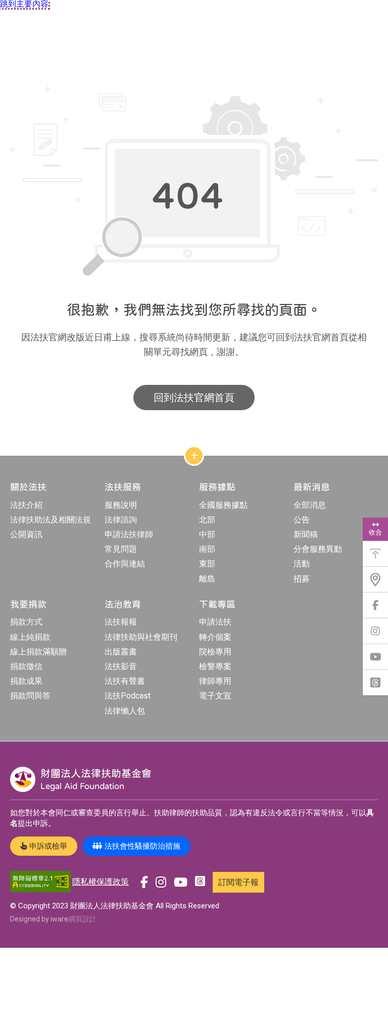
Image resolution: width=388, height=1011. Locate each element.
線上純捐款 (30, 637)
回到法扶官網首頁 (194, 397)
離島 (207, 579)
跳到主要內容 (24, 4)
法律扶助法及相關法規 (50, 519)
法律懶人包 (125, 711)
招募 (302, 579)
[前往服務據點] (375, 579)
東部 (207, 563)
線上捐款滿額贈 (38, 651)
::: (2, 67)
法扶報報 (121, 622)
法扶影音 (121, 666)
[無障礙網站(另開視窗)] (40, 882)
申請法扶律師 (129, 534)
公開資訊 (26, 534)
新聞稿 (306, 534)
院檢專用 (215, 651)
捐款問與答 (30, 695)
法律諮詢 (121, 519)
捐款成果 (26, 681)
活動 (302, 563)
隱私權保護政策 (100, 882)
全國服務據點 (223, 505)
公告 (302, 519)
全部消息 (310, 505)
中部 (207, 534)
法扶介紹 (26, 505)
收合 (375, 532)
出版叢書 (121, 651)
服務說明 (121, 505)
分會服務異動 (318, 549)
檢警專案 (215, 666)
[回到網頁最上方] (375, 553)
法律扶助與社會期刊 (141, 637)
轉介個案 (215, 637)
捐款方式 (26, 622)
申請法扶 (215, 622)
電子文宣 (215, 695)
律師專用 (215, 681)
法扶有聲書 (125, 681)
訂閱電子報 (238, 882)
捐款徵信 (26, 666)
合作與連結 (125, 563)
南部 (207, 549)
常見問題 (121, 549)
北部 (207, 519)
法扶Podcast (128, 695)
